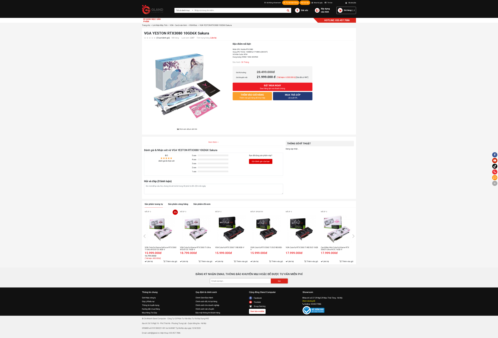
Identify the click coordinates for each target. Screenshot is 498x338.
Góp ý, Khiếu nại (148, 301)
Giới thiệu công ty (149, 298)
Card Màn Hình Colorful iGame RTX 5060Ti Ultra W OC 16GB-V (335, 248)
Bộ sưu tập (305, 3)
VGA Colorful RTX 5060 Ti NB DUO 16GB (302, 247)
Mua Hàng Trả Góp (149, 313)
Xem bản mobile (257, 311)
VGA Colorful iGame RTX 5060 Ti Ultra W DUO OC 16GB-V (195, 248)
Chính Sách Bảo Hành (204, 298)
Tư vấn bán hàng (292, 3)
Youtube (257, 302)
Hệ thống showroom (273, 3)
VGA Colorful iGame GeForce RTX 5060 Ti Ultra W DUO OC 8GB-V (160, 248)
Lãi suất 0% (292, 96)
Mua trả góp (318, 3)
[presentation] (144, 236)
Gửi (279, 281)
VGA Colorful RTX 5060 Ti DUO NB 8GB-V (266, 248)
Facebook (257, 298)
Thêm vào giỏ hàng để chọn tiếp (252, 96)
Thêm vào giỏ (171, 261)
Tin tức (329, 3)
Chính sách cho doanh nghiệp (207, 305)
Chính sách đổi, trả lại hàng (206, 301)
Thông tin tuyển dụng (150, 305)
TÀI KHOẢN (351, 3)
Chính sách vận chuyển (205, 309)
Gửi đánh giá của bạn (261, 161)
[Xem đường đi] (309, 301)
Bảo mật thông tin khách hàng (208, 313)
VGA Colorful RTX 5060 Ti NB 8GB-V (229, 247)
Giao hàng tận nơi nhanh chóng (272, 87)
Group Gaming (259, 306)
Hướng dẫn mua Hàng (151, 309)
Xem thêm (212, 142)
